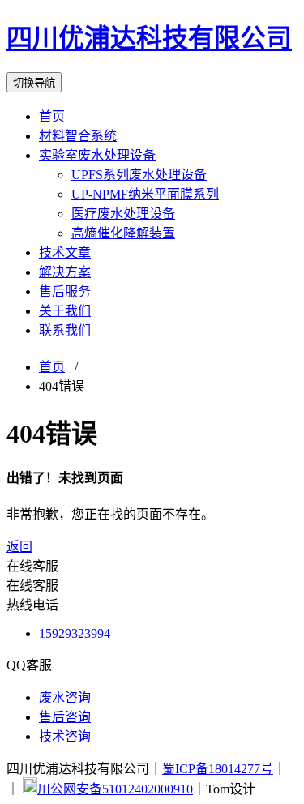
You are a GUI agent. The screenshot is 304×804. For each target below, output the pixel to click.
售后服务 (65, 291)
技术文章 (65, 252)
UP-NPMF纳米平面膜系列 (145, 194)
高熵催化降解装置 (123, 233)
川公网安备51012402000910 (115, 789)
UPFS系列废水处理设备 (139, 175)
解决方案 (65, 272)
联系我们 (65, 330)
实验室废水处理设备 (97, 155)
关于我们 (65, 311)
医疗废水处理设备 (123, 213)
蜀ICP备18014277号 (217, 769)
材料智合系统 (78, 136)
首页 (52, 116)
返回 (19, 547)
